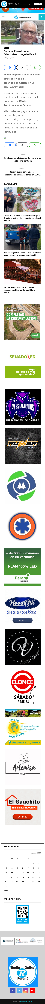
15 (33, 872)
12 (17, 872)
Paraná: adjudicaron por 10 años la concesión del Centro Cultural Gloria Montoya (19, 290)
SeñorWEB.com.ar (26, 1002)
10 (6, 872)
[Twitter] (19, 990)
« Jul (6, 890)
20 (23, 877)
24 (6, 882)
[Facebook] (12, 990)
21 (28, 877)
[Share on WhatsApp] (35, 67)
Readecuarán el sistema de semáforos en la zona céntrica (22, 159)
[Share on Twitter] (22, 67)
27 (23, 882)
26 (17, 882)
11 (12, 872)
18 (12, 877)
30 (39, 882)
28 (28, 882)
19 (17, 877)
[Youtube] (32, 990)
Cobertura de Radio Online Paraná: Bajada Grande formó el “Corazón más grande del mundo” (22, 218)
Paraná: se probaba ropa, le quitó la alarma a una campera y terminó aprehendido (22, 254)
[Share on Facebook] (10, 67)
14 (28, 872)
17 (6, 877)
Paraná (6, 48)
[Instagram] (25, 990)
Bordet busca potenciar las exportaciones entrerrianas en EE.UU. (23, 173)
